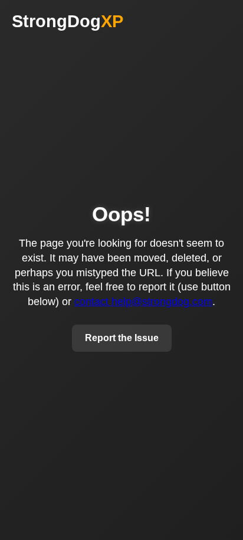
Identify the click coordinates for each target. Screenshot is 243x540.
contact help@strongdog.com (143, 301)
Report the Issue (122, 338)
